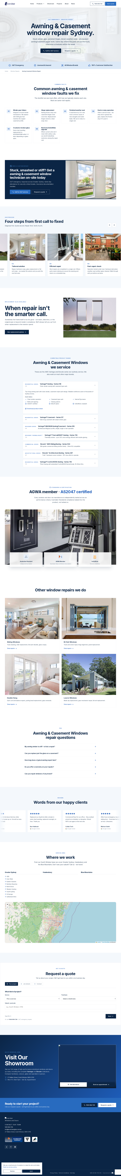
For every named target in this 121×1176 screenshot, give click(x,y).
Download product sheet (34, 409)
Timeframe (64, 995)
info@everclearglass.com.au (13, 1129)
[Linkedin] (15, 1147)
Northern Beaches (11, 884)
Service (7, 995)
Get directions (73, 1085)
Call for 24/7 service (51, 51)
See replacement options (16, 332)
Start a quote (110, 3)
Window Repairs (15, 71)
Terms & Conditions (64, 1173)
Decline (12, 1171)
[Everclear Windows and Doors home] (10, 4)
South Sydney (10, 891)
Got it (31, 1171)
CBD (7, 876)
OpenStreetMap (106, 942)
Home (6, 71)
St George (9, 894)
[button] (7, 904)
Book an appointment (101, 1085)
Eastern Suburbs (10, 881)
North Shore (9, 886)
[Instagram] (10, 1147)
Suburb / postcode (10, 1003)
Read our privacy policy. (10, 1167)
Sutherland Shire (10, 896)
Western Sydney (10, 889)
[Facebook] (6, 1147)
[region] (60, 922)
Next (110, 1016)
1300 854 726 (97, 4)
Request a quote (71, 51)
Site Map (72, 1173)
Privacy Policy (54, 1173)
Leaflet (98, 942)
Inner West (9, 879)
